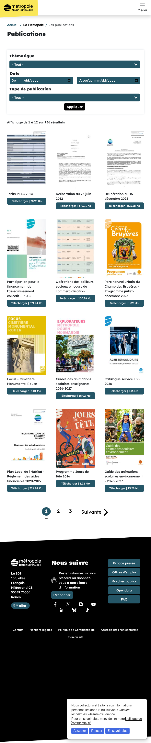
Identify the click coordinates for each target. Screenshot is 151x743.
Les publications (61, 25)
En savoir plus (117, 730)
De (14, 80)
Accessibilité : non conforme (119, 630)
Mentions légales (40, 630)
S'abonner (62, 595)
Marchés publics (124, 581)
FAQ (124, 599)
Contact (18, 630)
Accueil (12, 25)
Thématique (21, 55)
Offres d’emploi (124, 572)
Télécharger (20, 201)
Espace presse (124, 563)
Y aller (23, 605)
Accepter (80, 730)
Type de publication (30, 88)
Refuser (96, 730)
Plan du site (75, 637)
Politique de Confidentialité (76, 630)
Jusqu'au (86, 80)
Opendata (124, 590)
